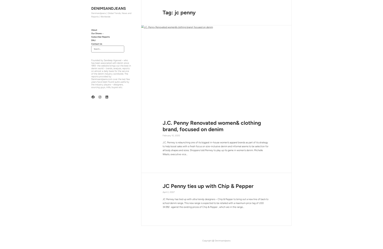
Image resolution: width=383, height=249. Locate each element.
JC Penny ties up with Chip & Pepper (208, 186)
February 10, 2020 (171, 135)
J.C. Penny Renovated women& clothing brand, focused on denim (212, 126)
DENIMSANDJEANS (108, 8)
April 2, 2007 (169, 192)
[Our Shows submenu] (103, 33)
